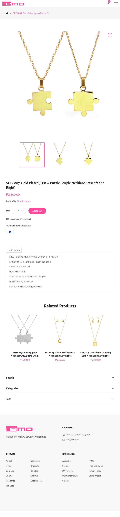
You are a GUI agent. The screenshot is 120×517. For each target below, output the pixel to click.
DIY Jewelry (67, 470)
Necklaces (35, 460)
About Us (66, 460)
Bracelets (34, 465)
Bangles (34, 470)
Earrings (10, 470)
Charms (34, 475)
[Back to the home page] (7, 13)
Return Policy (95, 470)
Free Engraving (96, 465)
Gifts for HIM (36, 480)
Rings (8, 465)
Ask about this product (20, 218)
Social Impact (95, 475)
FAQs (91, 460)
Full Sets (10, 485)
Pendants (10, 480)
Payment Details (70, 475)
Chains (9, 475)
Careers (66, 480)
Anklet (9, 460)
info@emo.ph (72, 439)
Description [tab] (14, 250)
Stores (65, 465)
